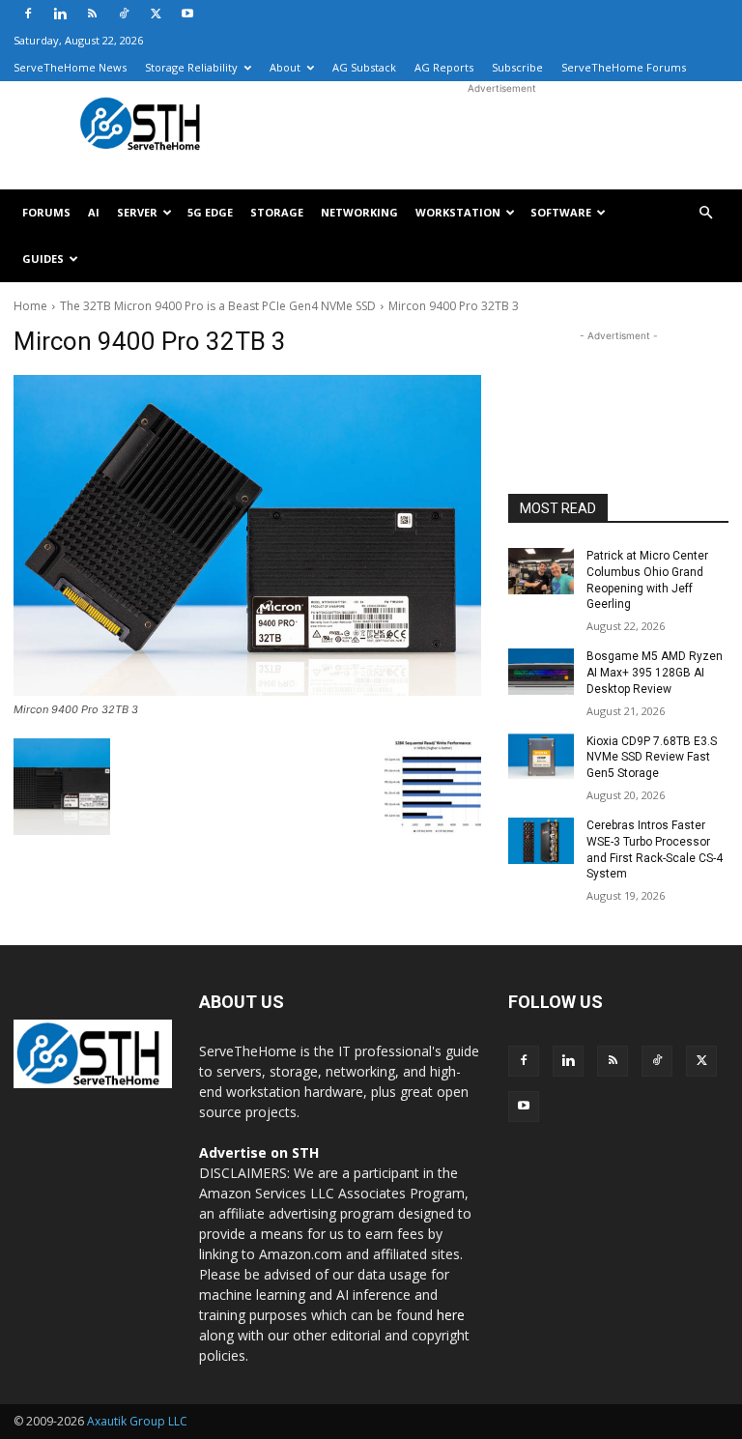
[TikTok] (123, 13)
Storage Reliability (191, 67)
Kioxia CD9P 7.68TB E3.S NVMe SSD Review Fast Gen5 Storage (651, 757)
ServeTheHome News (70, 67)
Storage (276, 212)
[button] (705, 213)
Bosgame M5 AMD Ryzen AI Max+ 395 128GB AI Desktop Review (654, 672)
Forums (46, 212)
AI (94, 212)
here (451, 1315)
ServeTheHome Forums (623, 67)
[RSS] (91, 13)
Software (560, 212)
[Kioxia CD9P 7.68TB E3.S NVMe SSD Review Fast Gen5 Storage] (541, 757)
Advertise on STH (259, 1152)
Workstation (457, 212)
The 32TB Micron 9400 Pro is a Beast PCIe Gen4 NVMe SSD (218, 306)
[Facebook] (28, 13)
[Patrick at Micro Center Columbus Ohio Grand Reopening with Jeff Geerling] (541, 571)
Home (30, 306)
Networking (359, 212)
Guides (43, 258)
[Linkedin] (59, 13)
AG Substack (364, 67)
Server (137, 212)
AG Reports (443, 67)
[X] (155, 13)
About (285, 67)
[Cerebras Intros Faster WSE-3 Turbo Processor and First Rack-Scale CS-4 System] (541, 841)
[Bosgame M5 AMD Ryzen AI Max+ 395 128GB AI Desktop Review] (541, 671)
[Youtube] (187, 13)
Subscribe (517, 67)
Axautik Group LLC (137, 1421)
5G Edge (210, 212)
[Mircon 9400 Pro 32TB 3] (247, 535)
